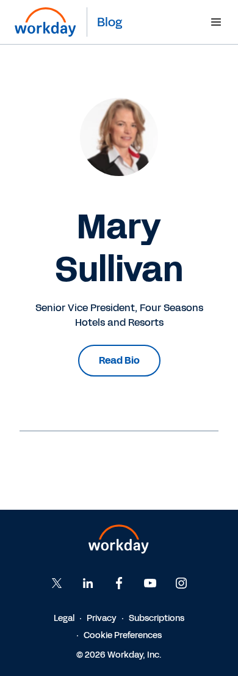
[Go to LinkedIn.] (88, 583)
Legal (64, 618)
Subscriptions (156, 618)
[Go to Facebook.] (119, 583)
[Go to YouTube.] (150, 583)
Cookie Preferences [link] (123, 635)
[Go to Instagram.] (181, 583)
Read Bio (119, 360)
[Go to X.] (56, 583)
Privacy (102, 618)
